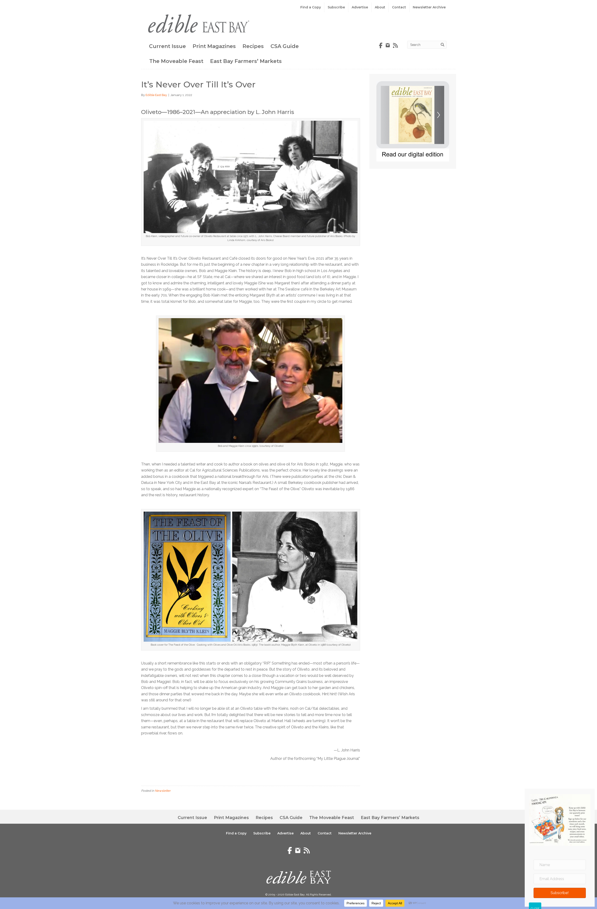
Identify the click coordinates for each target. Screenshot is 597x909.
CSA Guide (285, 46)
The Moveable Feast (176, 61)
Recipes (253, 46)
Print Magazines (214, 46)
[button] (560, 893)
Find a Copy (310, 7)
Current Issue (167, 46)
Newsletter (163, 790)
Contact (399, 7)
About (380, 7)
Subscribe (336, 7)
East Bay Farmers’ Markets (246, 61)
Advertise (360, 7)
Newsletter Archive (429, 7)
